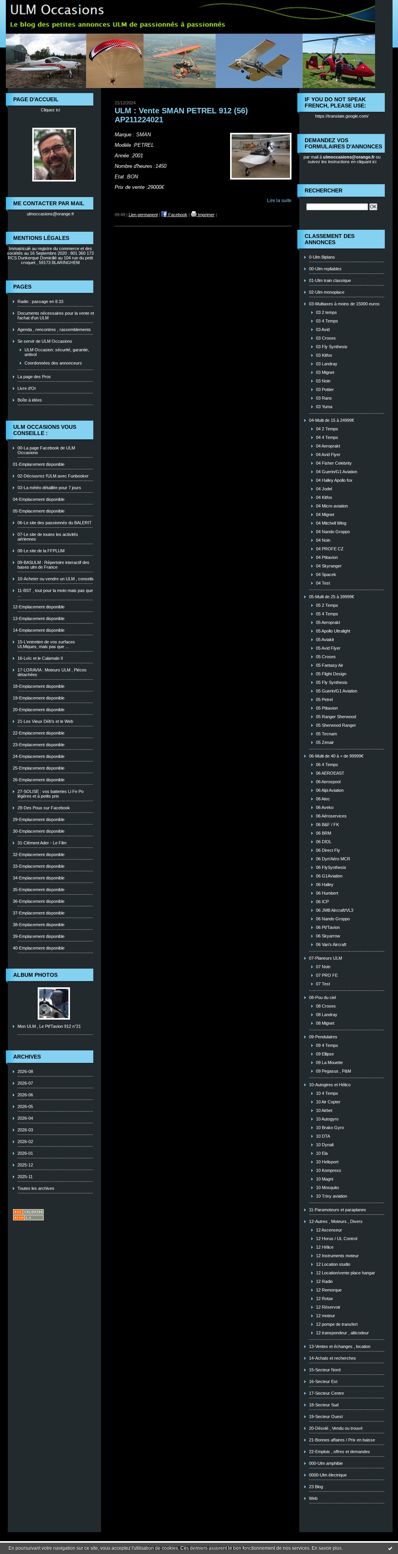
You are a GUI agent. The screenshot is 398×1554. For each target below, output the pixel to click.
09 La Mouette (329, 1062)
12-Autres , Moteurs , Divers (336, 1221)
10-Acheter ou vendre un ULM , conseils (55, 578)
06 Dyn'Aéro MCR (333, 858)
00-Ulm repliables (325, 268)
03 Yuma (324, 406)
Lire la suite (279, 200)
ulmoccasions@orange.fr (50, 213)
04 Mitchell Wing (331, 523)
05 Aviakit (325, 639)
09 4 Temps (327, 1045)
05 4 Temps (327, 613)
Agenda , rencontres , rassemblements (54, 329)
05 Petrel (324, 699)
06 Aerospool (328, 781)
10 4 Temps (327, 1093)
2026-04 (25, 1118)
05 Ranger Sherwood (336, 716)
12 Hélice (324, 1247)
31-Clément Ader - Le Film (41, 842)
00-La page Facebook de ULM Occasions (46, 450)
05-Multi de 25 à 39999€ (331, 596)
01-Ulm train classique (330, 280)
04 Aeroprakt (328, 446)
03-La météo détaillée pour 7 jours (49, 487)
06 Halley (324, 884)
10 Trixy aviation (331, 1196)
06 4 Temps (327, 764)
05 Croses (326, 656)
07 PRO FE (327, 975)
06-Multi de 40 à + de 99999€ (336, 756)
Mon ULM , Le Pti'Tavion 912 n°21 (49, 1026)
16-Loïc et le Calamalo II (40, 658)
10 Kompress (328, 1170)
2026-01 (25, 1153)
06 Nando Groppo (333, 918)
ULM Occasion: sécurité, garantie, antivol (56, 352)
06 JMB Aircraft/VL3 (334, 910)
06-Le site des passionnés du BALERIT (54, 522)
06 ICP (322, 901)
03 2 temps (326, 312)
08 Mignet (325, 1023)
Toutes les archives (35, 1188)
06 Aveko (324, 807)
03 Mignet (325, 372)
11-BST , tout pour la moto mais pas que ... (55, 592)
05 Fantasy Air (329, 665)
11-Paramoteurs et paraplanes (337, 1209)
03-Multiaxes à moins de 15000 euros (344, 303)
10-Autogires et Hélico (330, 1084)
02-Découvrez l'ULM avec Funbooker (53, 476)
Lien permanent (143, 214)
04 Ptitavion (327, 557)
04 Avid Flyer (328, 454)
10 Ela (322, 1153)
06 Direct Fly (328, 850)
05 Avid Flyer (328, 648)
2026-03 (25, 1130)
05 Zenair (325, 742)
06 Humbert (327, 893)
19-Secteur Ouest (326, 1416)
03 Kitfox (324, 355)
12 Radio (324, 1281)
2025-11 (25, 1176)
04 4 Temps (327, 437)
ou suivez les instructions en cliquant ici (344, 159)
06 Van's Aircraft (331, 944)
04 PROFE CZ (330, 548)
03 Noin (323, 381)
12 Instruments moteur (337, 1255)
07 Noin (323, 966)
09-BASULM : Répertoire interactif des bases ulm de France (53, 564)
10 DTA (323, 1136)
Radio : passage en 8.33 (40, 301)
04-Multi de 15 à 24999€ (331, 420)
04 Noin (323, 540)
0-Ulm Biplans (322, 257)
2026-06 (25, 1094)
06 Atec (323, 798)
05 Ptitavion (327, 708)
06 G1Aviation (329, 876)
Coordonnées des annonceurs (53, 363)
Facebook (177, 214)
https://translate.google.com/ (341, 116)
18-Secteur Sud (324, 1404)
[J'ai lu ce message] (390, 1548)
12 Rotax (324, 1298)
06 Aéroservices (331, 816)
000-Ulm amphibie (326, 1463)
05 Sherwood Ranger (336, 725)
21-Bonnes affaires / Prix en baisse (342, 1440)
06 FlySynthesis (331, 867)
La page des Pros (34, 376)
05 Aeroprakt (328, 622)
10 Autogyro (327, 1119)
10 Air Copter (328, 1101)
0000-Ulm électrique (328, 1475)
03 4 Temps (327, 321)
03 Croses (326, 338)
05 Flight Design (331, 673)
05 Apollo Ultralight (333, 631)
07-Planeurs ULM (325, 958)
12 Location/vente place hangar (345, 1272)
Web (313, 1498)
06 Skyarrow (328, 936)
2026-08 (25, 1071)
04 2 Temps (327, 428)
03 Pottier (325, 389)
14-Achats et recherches (332, 1358)
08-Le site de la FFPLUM (41, 550)
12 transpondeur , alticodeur (342, 1332)
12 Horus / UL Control (336, 1238)
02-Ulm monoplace (326, 292)
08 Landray (326, 1014)
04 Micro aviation (332, 506)
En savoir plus (327, 1548)
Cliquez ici (50, 109)
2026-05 (25, 1106)
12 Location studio (333, 1264)
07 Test (323, 983)
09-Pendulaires (323, 1036)
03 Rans (324, 398)
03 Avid (323, 329)
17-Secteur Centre (326, 1393)
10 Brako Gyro (330, 1127)
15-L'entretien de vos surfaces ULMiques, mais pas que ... (46, 644)
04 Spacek (326, 574)
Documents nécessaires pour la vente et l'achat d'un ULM (55, 315)
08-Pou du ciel (322, 997)
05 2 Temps (327, 605)
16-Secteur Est (323, 1381)
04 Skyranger (329, 566)
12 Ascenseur (329, 1230)
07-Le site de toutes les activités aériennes (47, 536)
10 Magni (324, 1179)
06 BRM (323, 833)
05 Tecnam (326, 733)
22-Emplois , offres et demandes (339, 1451)
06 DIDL (324, 841)
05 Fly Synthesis (331, 682)
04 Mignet (325, 514)
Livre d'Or (26, 388)
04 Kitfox (324, 497)
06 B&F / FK (327, 824)
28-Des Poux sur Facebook (43, 807)
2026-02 (25, 1141)
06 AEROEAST (330, 773)
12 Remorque (329, 1290)
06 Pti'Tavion (328, 927)
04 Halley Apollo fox (334, 480)
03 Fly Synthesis (331, 346)
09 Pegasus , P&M (333, 1071)
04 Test (323, 583)
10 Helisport (327, 1161)
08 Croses (326, 1006)
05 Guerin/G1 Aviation (336, 691)
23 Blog (316, 1486)
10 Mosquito (327, 1187)
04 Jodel (324, 488)
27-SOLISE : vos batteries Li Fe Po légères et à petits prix (50, 793)
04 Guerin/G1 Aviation (336, 471)
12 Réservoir (328, 1307)
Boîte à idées (29, 400)
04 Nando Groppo (333, 531)
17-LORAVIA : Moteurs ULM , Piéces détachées (52, 672)
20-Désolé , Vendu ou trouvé (336, 1428)
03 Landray (326, 363)
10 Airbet (324, 1110)
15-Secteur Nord (324, 1369)
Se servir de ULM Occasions (44, 341)
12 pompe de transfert (337, 1324)
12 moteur (325, 1315)
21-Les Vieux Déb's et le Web (45, 721)
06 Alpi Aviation (330, 790)
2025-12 (25, 1165)
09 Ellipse (325, 1054)
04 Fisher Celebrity (334, 463)
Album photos (35, 975)
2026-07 (25, 1083)
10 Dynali (324, 1144)
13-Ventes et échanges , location (339, 1346)
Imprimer (206, 214)
